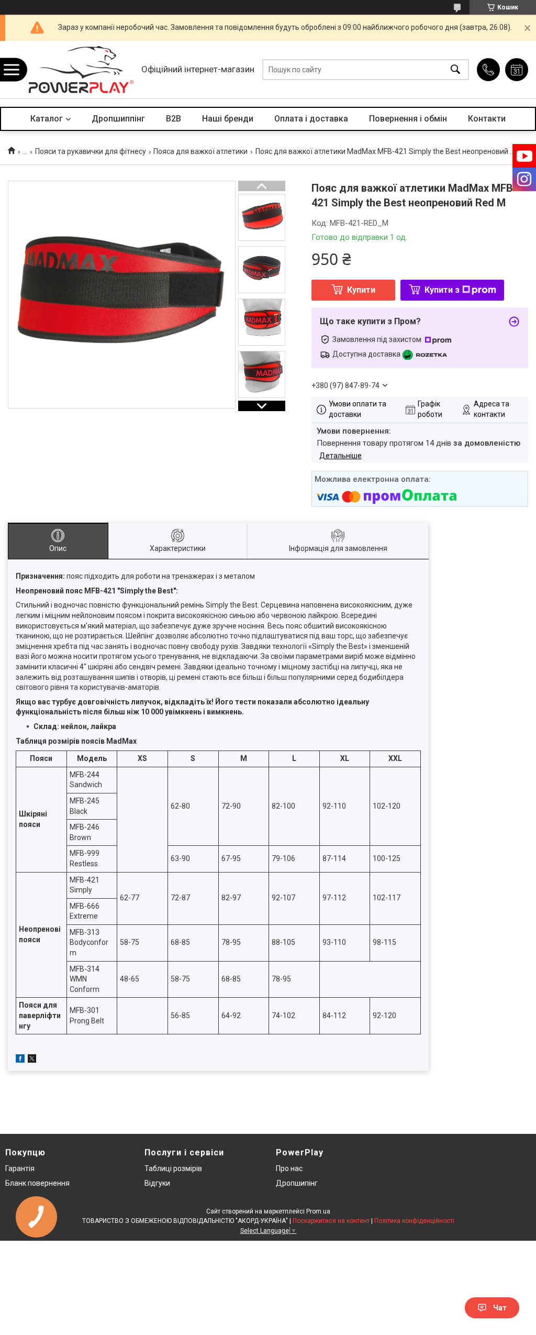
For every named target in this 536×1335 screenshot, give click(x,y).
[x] (32, 1060)
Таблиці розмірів (173, 1168)
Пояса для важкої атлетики (200, 151)
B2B (173, 119)
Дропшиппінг (118, 119)
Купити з (442, 290)
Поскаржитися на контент (331, 1220)
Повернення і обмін (408, 119)
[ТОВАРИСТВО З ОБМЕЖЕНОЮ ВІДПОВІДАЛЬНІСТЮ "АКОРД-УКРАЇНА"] (81, 69)
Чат (500, 1308)
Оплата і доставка (311, 119)
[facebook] (20, 1060)
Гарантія (20, 1168)
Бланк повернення (37, 1183)
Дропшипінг (297, 1183)
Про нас (289, 1168)
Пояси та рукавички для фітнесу (90, 151)
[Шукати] (455, 70)
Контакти (487, 119)
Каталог (46, 119)
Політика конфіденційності (414, 1220)
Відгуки (157, 1183)
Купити (361, 290)
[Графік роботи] (516, 69)
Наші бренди (227, 119)
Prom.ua (318, 1211)
